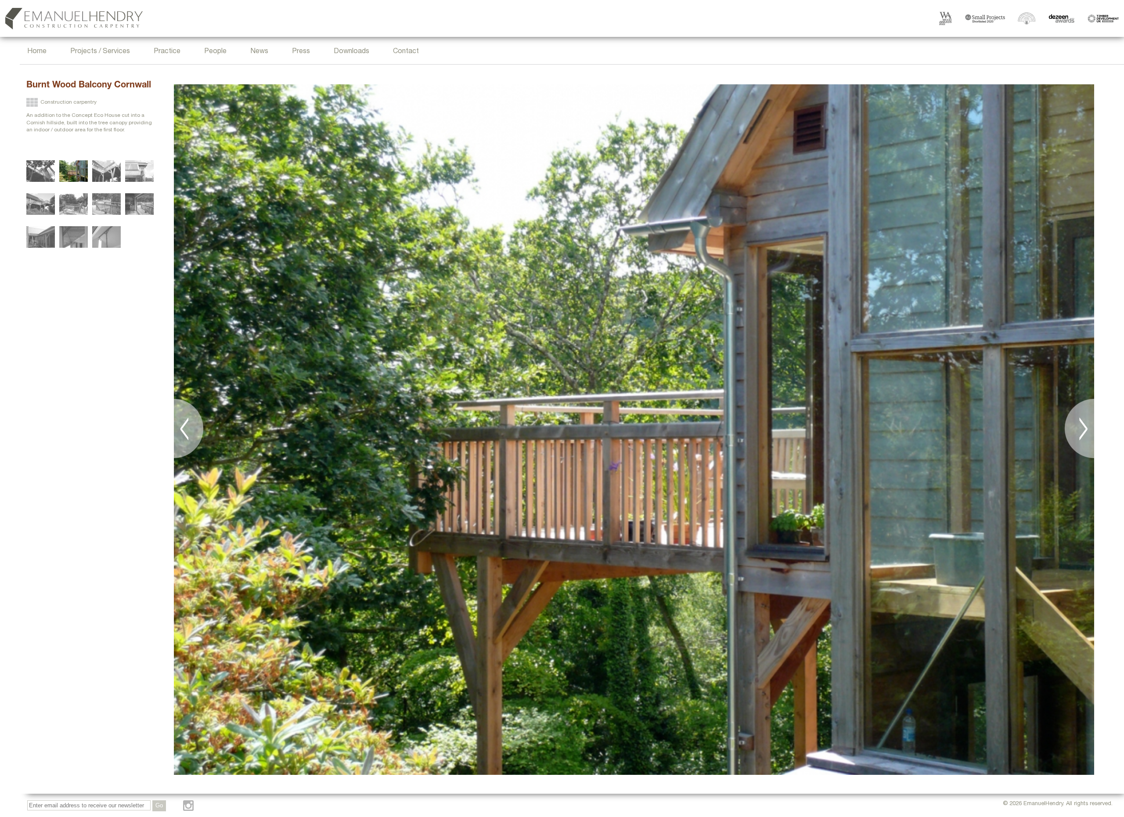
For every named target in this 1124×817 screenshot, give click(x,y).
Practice (167, 51)
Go (159, 805)
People (215, 51)
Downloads (351, 51)
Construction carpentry (68, 102)
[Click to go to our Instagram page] (188, 805)
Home (37, 51)
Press (301, 51)
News (259, 51)
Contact (406, 51)
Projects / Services (100, 51)
